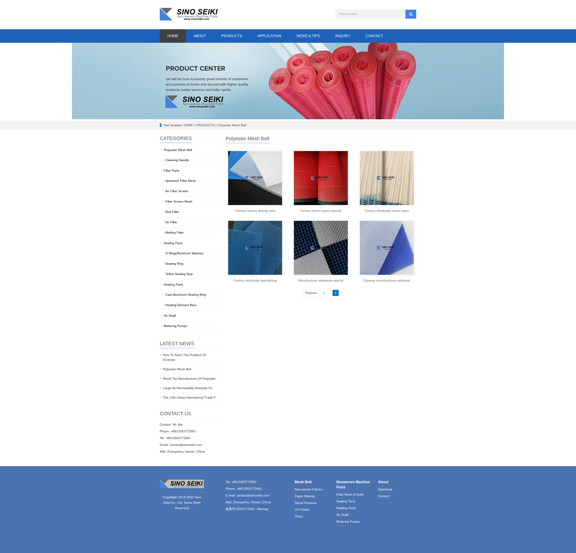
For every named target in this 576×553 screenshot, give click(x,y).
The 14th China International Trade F (189, 397)
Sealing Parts (173, 243)
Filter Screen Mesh (178, 201)
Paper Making (305, 496)
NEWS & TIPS (308, 36)
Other (299, 516)
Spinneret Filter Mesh (180, 181)
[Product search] (410, 14)
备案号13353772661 (240, 509)
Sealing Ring (174, 263)
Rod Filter (172, 212)
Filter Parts (171, 170)
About (383, 482)
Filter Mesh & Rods (350, 494)
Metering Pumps (175, 326)
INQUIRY (342, 36)
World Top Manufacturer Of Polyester (189, 378)
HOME (172, 36)
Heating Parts (173, 284)
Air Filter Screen (176, 191)
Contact (383, 496)
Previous (311, 293)
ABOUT (200, 36)
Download (385, 489)
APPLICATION (269, 36)
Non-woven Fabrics (308, 489)
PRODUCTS (231, 36)
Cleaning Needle (177, 160)
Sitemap (262, 509)
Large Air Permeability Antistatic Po (187, 388)
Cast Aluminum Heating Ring (185, 294)
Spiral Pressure (306, 503)
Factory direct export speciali (320, 210)
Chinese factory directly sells (255, 210)
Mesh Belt (303, 482)
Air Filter (171, 222)
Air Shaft (170, 315)
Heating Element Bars (180, 305)
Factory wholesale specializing (255, 280)
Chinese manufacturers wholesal (386, 280)
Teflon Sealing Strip (179, 274)
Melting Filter (174, 232)
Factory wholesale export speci (387, 210)
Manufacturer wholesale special (320, 280)
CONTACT (374, 36)
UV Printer (302, 509)
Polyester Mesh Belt (231, 125)
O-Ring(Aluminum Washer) (184, 253)
